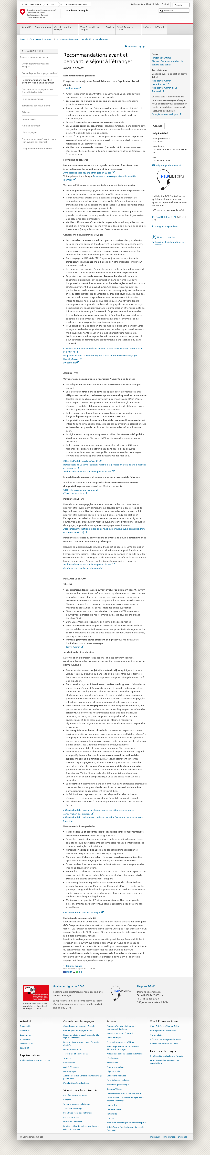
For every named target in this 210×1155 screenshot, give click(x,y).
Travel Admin (70, 88)
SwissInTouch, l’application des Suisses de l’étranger (125, 1128)
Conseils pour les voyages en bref (78, 1030)
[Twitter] (68, 971)
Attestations (112, 1063)
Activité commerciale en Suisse (164, 1043)
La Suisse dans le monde (76, 4)
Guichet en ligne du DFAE (68, 986)
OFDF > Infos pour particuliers (79, 489)
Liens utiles (112, 1105)
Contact (156, 125)
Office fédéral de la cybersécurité (80, 461)
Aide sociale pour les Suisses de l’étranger (125, 1054)
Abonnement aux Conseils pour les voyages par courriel (83, 1077)
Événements (25, 1035)
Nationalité (112, 1114)
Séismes (67, 1058)
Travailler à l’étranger (73, 1108)
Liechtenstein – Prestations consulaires (124, 1093)
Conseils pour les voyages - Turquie (79, 1026)
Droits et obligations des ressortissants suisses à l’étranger (80, 1127)
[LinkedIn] (71, 971)
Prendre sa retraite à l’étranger (77, 1113)
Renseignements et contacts (163, 1030)
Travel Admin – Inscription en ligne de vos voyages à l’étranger (125, 1099)
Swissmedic (69, 362)
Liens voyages (69, 1071)
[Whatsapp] (77, 971)
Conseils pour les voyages (62, 28)
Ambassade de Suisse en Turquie (35, 1060)
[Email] (80, 971)
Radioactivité (69, 1063)
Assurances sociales (115, 1067)
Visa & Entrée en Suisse (125, 28)
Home (23, 39)
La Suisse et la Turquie (154, 27)
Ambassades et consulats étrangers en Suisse (87, 172)
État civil (110, 1118)
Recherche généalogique (118, 1084)
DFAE (53, 4)
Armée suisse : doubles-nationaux (81, 568)
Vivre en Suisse (157, 1035)
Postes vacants (26, 1043)
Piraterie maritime (161, 57)
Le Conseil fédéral (33, 4)
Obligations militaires (116, 1076)
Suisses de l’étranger (72, 1122)
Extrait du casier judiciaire (118, 1080)
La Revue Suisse (114, 1109)
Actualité (26, 27)
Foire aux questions (72, 1049)
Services (110, 27)
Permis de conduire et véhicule (120, 1042)
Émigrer (67, 1100)
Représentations (43, 27)
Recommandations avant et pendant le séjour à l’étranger (81, 1036)
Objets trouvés (113, 1071)
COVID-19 (24, 1048)
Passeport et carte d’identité (120, 1033)
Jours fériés (25, 1039)
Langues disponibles (166, 226)
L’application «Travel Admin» (76, 1083)
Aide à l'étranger (71, 1067)
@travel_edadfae (166, 237)
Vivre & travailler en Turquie (90, 28)
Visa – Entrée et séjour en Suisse (164, 1026)
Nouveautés (25, 1026)
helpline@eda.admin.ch (168, 165)
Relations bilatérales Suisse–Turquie (166, 1056)
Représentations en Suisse (75, 1095)
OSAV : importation (73, 493)
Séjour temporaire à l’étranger (77, 1104)
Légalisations (112, 1058)
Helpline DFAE (146, 986)
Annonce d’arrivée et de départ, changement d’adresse (121, 1027)
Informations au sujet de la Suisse (165, 1039)
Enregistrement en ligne (165, 114)
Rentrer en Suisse (71, 1117)
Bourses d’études (114, 1089)
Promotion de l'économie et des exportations (164, 1061)
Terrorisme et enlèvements (75, 1054)
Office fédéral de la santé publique (82, 912)
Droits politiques (114, 1038)
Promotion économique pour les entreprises (127, 1123)
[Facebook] (64, 971)
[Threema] (74, 971)
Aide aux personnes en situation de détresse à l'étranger (123, 1048)
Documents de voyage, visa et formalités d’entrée (81, 1043)
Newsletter (25, 1030)
